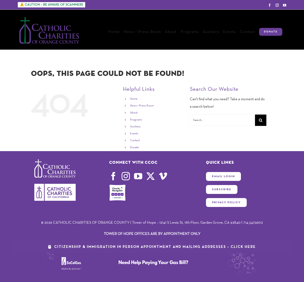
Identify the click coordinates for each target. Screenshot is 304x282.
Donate (134, 147)
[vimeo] (163, 176)
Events (134, 133)
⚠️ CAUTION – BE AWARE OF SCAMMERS (51, 4)
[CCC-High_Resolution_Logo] (55, 186)
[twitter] (150, 176)
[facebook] (113, 176)
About (134, 112)
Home (134, 98)
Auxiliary (135, 126)
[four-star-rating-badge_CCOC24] (117, 186)
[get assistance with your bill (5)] (152, 254)
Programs (136, 119)
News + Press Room (142, 105)
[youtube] (138, 176)
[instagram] (126, 176)
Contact (135, 140)
